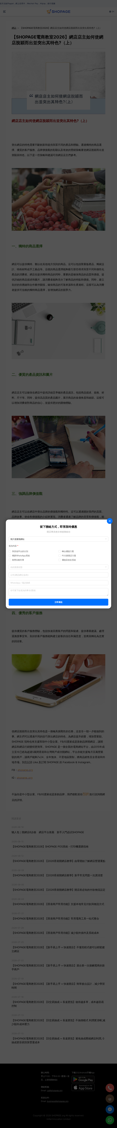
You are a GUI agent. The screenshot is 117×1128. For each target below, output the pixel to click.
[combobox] (58, 567)
